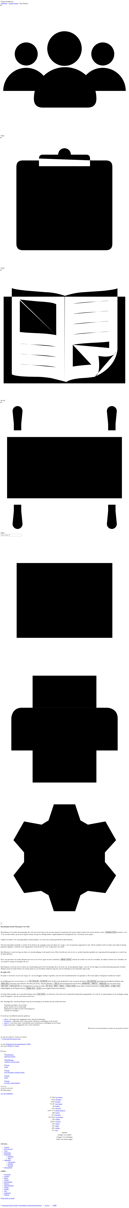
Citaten (6, 1180)
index (9, 1158)
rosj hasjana (59, 1117)
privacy (47, 1205)
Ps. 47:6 (49, 986)
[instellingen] (64, 921)
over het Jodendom (7, 1093)
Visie (5, 1151)
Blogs (6, 1178)
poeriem (58, 1115)
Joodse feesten (13, 3)
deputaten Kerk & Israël (10, 1205)
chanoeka (58, 1099)
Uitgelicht (7, 1193)
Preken (6, 1187)
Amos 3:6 (103, 983)
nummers (11, 1156)
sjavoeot (58, 1121)
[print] (64, 793)
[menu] (1, 923)
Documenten (8, 1182)
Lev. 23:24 (41, 994)
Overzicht (7, 1174)
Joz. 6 (57, 983)
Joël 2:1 (94, 983)
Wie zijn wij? (8, 1149)
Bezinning (7, 1153)
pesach (57, 1113)
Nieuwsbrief (8, 1167)
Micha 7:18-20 (66, 959)
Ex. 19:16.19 (34, 981)
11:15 (39, 988)
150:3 (62, 986)
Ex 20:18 (44, 981)
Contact (6, 1147)
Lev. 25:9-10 (91, 981)
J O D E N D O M (6, 1088)
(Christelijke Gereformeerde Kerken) (30, 1205)
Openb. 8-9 (30, 988)
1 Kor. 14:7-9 (14, 986)
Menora (6, 1184)
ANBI (55, 1205)
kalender (10, 1164)
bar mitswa (58, 1097)
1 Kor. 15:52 (104, 986)
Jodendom (4, 3)
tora (56, 1130)
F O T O (3, 1086)
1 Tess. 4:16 (115, 986)
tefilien (57, 1128)
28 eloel (9, 1046)
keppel (57, 1106)
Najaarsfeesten (9, 1185)
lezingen (10, 1166)
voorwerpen (11, 1162)
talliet (57, 1126)
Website (6, 1195)
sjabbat (57, 1119)
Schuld (6, 1189)
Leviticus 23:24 (111, 932)
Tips (5, 1191)
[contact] (64, 664)
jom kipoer (58, 1104)
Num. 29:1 (5, 983)
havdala (57, 1102)
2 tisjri (17, 1046)
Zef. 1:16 (4, 986)
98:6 (55, 986)
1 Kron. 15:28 (70, 986)
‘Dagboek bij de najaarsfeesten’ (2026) (18, 1044)
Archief (6, 1176)
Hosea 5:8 (85, 983)
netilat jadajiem (60, 1110)
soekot (57, 1124)
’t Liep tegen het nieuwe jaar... (11, 1039)
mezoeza (58, 1108)
